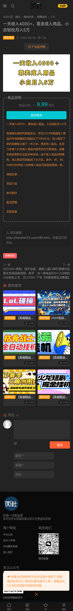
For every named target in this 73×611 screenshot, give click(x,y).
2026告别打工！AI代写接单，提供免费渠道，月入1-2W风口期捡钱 (53, 318)
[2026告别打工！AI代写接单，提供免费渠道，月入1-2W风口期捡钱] (54, 302)
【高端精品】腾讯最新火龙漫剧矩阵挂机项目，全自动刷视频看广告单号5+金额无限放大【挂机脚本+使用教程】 (53, 397)
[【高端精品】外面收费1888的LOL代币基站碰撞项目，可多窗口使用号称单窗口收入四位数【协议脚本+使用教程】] (19, 302)
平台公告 (8, 534)
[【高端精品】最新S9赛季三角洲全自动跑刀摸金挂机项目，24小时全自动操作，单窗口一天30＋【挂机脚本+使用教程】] (19, 381)
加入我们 (8, 552)
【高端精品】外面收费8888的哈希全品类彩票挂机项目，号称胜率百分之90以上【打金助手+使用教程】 (54, 358)
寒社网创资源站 (36, 6)
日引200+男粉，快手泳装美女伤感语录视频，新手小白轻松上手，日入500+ (19, 273)
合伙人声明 (9, 540)
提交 (60, 445)
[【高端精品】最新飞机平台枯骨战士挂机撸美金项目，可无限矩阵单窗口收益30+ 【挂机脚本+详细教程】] (19, 342)
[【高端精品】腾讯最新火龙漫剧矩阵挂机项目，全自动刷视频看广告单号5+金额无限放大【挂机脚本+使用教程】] (54, 381)
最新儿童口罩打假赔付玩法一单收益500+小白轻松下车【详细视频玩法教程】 (53, 273)
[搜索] (12, 6)
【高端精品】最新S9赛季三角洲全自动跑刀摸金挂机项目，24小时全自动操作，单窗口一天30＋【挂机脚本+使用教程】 (19, 397)
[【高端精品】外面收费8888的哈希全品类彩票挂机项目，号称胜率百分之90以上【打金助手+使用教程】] (54, 342)
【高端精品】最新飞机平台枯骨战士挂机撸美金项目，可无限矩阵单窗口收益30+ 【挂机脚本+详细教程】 (19, 358)
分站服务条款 (10, 546)
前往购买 (36, 115)
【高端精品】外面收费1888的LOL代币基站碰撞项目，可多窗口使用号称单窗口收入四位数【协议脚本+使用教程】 (19, 318)
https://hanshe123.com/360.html (28, 237)
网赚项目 (10, 255)
